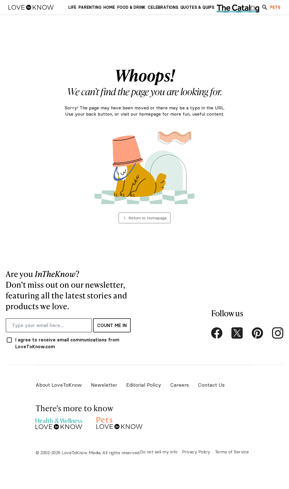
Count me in (112, 325)
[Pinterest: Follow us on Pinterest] (257, 333)
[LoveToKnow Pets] (119, 422)
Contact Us (211, 385)
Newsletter (104, 385)
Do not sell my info (159, 452)
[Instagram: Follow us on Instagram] (277, 333)
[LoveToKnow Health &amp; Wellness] (59, 422)
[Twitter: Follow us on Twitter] (237, 333)
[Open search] (264, 7)
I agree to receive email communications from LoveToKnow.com (67, 343)
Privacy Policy (196, 452)
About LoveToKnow (59, 385)
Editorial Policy (143, 385)
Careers (179, 385)
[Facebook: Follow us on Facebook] (216, 333)
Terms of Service (232, 452)
